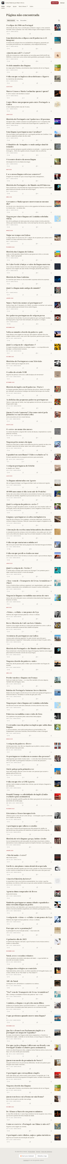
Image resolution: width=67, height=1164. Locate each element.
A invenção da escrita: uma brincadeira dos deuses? (29, 530)
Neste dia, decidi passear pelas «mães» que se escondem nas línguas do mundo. (27, 664)
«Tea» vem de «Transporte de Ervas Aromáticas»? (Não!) (29, 582)
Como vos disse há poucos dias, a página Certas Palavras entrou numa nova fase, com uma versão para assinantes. (29, 1051)
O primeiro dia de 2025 (16, 939)
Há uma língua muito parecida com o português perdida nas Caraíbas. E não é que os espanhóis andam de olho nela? (29, 135)
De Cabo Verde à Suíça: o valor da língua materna (28, 264)
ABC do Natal (12, 981)
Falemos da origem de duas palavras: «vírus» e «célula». (23, 614)
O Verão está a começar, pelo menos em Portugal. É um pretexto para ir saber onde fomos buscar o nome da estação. (27, 571)
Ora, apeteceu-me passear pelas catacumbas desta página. (23, 716)
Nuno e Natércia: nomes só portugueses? (24, 303)
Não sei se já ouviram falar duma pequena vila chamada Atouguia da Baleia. (29, 545)
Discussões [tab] (23, 20)
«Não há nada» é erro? (16, 855)
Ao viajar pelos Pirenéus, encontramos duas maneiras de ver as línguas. (27, 68)
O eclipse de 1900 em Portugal (19, 25)
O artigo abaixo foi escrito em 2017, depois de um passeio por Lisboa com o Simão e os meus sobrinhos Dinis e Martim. (29, 238)
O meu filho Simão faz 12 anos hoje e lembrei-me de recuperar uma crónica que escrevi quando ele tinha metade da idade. (29, 1114)
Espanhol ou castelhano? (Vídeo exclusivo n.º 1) (27, 455)
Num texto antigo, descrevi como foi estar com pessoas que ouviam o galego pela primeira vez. (27, 772)
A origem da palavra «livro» (19, 744)
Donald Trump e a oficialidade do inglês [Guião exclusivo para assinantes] (27, 795)
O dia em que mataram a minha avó (22, 542)
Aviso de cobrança (46, 1151)
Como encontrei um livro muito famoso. (18, 417)
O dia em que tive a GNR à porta (20, 782)
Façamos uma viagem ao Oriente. (16, 1126)
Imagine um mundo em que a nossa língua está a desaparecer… (25, 176)
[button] (3, 6)
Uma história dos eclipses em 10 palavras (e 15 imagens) (26, 39)
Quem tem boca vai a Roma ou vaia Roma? (25, 1097)
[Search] (59, 20)
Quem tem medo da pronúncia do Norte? (24, 1060)
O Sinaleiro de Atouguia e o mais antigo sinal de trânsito (27, 146)
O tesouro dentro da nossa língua (21, 159)
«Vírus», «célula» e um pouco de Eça (22, 612)
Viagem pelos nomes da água (19, 442)
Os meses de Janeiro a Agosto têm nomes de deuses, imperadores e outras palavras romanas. (28, 432)
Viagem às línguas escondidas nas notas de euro (27, 596)
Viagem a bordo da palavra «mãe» (21, 661)
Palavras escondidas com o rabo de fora (24, 714)
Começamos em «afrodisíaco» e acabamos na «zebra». (22, 983)
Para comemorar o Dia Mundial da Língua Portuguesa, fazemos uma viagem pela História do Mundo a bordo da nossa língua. (29, 188)
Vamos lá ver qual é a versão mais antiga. (18, 1099)
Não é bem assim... (12, 857)
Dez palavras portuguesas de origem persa (25, 315)
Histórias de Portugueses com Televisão (24, 361)
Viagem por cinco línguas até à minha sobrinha (27, 703)
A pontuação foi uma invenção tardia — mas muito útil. (23, 931)
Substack (26, 1160)
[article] (33, 29)
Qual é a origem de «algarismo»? (21, 345)
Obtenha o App (42, 1156)
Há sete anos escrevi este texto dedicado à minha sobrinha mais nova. (27, 705)
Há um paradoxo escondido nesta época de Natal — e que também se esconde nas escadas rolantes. (27, 959)
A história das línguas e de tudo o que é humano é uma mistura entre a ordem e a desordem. (27, 942)
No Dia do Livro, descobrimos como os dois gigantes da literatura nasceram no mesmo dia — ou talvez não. (29, 207)
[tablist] (16, 20)
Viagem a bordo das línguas (18, 1086)
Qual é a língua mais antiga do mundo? (23, 288)
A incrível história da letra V (18, 879)
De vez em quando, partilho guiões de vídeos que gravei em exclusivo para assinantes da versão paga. (28, 800)
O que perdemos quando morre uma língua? (26, 1016)
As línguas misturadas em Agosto (21, 481)
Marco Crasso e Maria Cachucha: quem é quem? (27, 91)
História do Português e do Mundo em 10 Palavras (28, 185)
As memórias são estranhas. (14, 79)
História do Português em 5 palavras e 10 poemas (28, 119)
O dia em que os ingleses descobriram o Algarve (27, 77)
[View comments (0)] (23, 49)
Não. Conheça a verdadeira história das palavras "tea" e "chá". (24, 994)
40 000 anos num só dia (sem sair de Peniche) (26, 492)
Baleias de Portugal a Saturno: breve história (26, 690)
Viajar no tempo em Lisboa (18, 235)
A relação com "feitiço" (13, 468)
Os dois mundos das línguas (18, 66)
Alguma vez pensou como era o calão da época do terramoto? (25, 374)
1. (6, 290)
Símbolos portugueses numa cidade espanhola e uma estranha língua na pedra (27, 904)
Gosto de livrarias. (11, 894)
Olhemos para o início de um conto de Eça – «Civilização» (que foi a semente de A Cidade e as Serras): (29, 816)
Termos (38, 1151)
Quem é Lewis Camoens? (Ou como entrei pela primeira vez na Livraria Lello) (27, 413)
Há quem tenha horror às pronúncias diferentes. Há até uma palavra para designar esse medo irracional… (28, 1063)
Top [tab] (17, 20)
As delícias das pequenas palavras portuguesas (27, 400)
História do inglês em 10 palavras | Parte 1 (24, 387)
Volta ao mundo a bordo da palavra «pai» (24, 332)
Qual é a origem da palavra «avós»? (22, 504)
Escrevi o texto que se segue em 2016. (17, 363)
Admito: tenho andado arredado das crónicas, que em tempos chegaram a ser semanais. (28, 785)
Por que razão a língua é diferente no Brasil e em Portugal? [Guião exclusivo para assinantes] (28, 1046)
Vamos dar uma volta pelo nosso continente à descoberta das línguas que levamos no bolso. (28, 599)
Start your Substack (28, 1156)
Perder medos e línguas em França (21, 678)
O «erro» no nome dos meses (19, 429)
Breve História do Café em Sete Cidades (23, 623)
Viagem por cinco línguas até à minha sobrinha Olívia (27, 218)
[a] (57, 456)
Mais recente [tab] (11, 20)
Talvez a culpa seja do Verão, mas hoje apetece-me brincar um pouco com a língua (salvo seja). (29, 403)
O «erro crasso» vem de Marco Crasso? (18, 93)
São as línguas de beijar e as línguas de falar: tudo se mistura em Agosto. (28, 483)
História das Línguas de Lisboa (19, 252)
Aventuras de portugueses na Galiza (22, 636)
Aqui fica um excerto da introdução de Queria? (20, 1137)
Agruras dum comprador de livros (21, 892)
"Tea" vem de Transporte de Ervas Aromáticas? (27, 992)
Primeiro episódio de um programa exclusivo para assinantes (24, 457)
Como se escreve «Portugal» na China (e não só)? (28, 1124)
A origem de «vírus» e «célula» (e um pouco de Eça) (29, 917)
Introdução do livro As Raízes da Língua (18, 162)
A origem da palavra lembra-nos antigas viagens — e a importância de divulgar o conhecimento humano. (27, 348)
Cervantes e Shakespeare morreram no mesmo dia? (27, 203)
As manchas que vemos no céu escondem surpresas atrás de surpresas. (27, 279)
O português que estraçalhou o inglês (23, 1073)
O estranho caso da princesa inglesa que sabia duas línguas (29, 726)
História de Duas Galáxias (17, 277)
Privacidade (31, 1151)
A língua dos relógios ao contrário (21, 968)
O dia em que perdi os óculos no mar (22, 553)
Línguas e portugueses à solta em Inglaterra (26, 517)
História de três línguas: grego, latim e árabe (26, 839)
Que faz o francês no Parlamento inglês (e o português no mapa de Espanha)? (25, 1032)
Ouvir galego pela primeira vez (20, 769)
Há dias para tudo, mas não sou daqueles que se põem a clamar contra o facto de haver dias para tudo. (28, 747)
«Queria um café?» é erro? (18, 53)
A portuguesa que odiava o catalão (21, 826)
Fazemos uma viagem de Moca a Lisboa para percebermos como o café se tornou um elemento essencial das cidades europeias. (28, 626)
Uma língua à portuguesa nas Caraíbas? (24, 132)
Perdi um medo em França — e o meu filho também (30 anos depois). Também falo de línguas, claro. (27, 681)
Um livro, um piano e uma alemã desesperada (26, 866)
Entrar (62, 3)
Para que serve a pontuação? (19, 928)
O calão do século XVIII (16, 372)
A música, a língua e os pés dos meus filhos (25, 1003)
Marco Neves (14, 31)
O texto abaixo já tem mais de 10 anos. (18, 107)
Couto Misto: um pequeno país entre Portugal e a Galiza (28, 103)
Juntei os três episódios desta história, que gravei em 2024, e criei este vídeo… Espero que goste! (27, 255)
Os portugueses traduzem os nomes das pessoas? (28, 756)
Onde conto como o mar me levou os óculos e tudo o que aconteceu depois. (29, 556)
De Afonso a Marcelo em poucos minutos (24, 1112)
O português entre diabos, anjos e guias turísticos (28, 1135)
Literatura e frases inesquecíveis (20, 813)
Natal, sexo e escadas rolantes (19, 956)
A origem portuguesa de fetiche (20, 466)
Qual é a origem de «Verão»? (19, 568)
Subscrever (55, 3)
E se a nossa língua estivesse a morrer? (23, 174)
